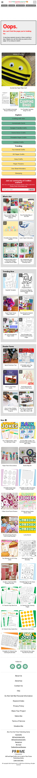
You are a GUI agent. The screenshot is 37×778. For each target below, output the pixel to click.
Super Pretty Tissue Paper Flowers (10, 313)
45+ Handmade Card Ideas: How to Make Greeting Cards (26, 261)
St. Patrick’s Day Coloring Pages (27, 606)
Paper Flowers (18, 164)
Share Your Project (18, 711)
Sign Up (31, 189)
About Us (18, 676)
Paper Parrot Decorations (9, 465)
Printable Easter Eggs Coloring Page (9, 488)
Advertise (18, 681)
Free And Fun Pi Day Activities (27, 559)
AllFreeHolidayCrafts (18, 737)
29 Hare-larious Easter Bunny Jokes (27, 512)
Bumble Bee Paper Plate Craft (18, 88)
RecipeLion (18, 742)
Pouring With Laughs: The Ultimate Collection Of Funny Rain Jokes (27, 442)
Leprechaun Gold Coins (27, 629)
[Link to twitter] (18, 666)
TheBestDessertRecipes (18, 747)
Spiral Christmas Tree (11, 365)
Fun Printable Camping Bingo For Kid (27, 110)
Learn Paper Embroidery (26, 238)
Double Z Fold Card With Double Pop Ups (9, 582)
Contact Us (18, 686)
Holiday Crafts (18, 142)
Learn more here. (19, 760)
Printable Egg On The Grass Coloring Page (27, 582)
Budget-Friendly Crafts (18, 128)
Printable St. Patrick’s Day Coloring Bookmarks (10, 652)
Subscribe (18, 716)
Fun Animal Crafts (18, 150)
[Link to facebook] (12, 666)
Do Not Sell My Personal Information (19, 696)
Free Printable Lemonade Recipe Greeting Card (10, 110)
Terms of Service (18, 721)
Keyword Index (18, 701)
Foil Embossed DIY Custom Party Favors (26, 387)
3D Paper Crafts (18, 154)
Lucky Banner (27, 535)
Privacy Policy (14, 186)
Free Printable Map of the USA (26, 215)
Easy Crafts (18, 159)
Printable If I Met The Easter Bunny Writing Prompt (27, 488)
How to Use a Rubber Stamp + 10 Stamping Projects (10, 410)
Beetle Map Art (27, 465)
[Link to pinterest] (25, 666)
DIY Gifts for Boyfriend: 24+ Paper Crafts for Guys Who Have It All (26, 410)
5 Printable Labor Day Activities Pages (26, 366)
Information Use (22, 186)
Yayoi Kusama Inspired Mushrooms (26, 313)
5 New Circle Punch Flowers (9, 511)
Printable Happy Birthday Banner (10, 238)
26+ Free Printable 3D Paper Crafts (11, 335)
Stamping (18, 173)
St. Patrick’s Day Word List (9, 605)
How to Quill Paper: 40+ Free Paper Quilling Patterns (10, 216)
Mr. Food (18, 745)
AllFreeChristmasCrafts (18, 740)
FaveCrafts (18, 735)
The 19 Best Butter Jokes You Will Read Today (9, 441)
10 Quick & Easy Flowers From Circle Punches (9, 535)
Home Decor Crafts (18, 133)
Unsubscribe (18, 726)
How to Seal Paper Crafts (10, 387)
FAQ (18, 691)
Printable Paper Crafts (18, 137)
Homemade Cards (18, 123)
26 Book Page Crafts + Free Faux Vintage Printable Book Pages (10, 261)
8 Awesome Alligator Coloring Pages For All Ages (26, 291)
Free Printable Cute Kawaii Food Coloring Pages (26, 336)
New (2, 420)
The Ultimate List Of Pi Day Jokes (9, 559)
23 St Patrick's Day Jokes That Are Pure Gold (27, 652)
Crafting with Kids (18, 119)
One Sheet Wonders (18, 169)
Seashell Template (11, 290)
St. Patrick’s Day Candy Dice (9, 629)
